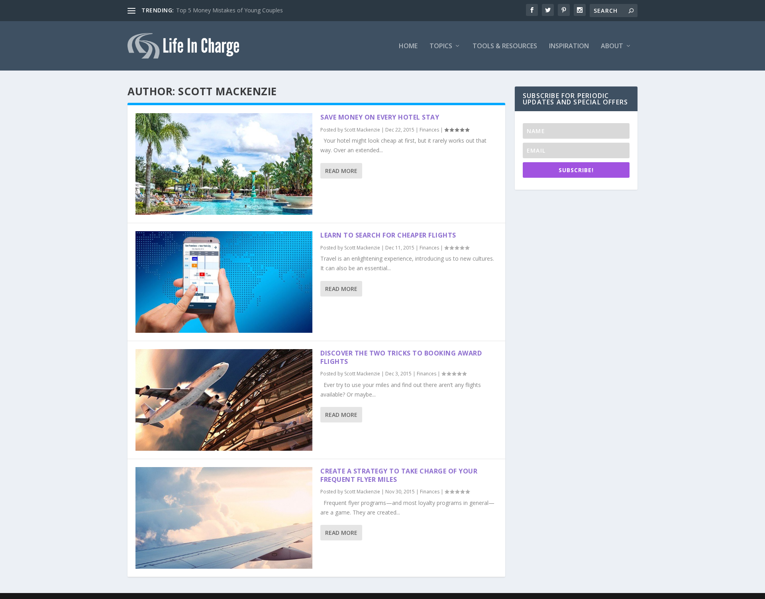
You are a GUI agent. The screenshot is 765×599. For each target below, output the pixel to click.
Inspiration (569, 46)
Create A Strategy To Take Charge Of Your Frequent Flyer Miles (398, 475)
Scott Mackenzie (362, 129)
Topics (441, 46)
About (612, 46)
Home (408, 46)
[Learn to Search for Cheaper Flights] (223, 282)
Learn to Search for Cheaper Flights (388, 235)
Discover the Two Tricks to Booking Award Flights (401, 357)
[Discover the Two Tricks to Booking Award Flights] (223, 400)
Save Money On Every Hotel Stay (379, 117)
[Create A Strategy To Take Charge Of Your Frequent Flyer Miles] (223, 518)
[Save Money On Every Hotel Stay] (223, 164)
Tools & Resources (505, 46)
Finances (429, 129)
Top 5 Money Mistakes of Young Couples (229, 10)
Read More (341, 171)
